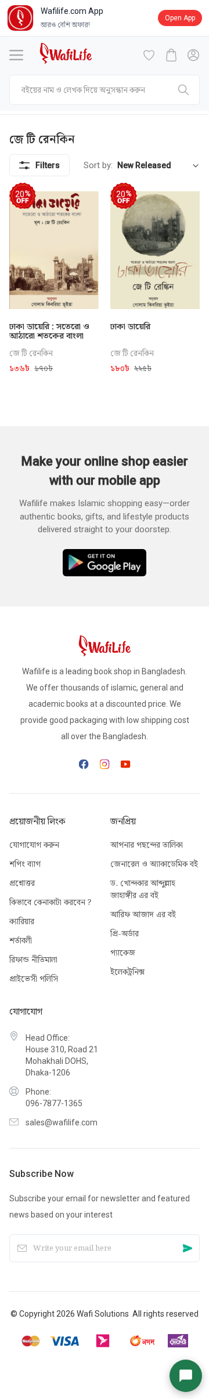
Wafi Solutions (103, 1313)
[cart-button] (171, 55)
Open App (180, 18)
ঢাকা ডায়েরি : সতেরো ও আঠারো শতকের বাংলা (49, 331)
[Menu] (16, 55)
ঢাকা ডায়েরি (130, 326)
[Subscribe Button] (187, 1248)
